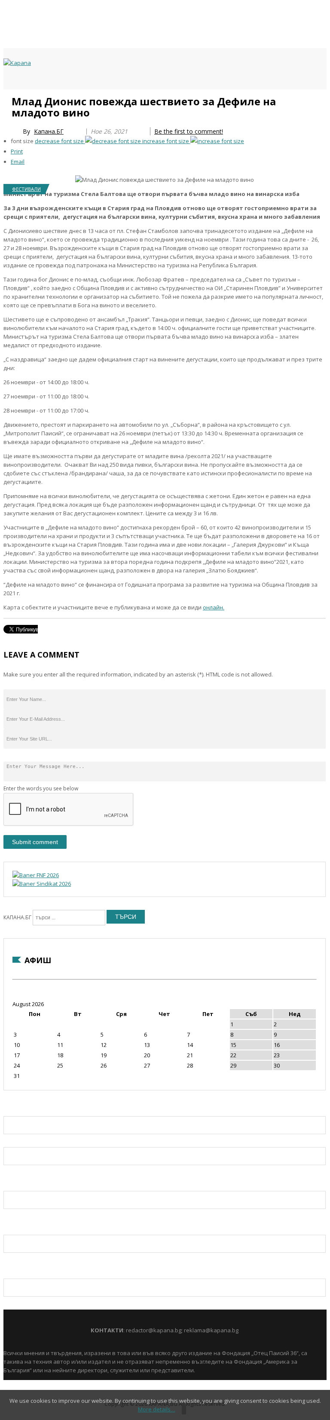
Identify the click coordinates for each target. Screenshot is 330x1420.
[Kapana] (17, 63)
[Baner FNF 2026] (35, 875)
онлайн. (213, 607)
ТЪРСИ (125, 916)
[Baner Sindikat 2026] (41, 884)
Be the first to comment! (188, 131)
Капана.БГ (49, 131)
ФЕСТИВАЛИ (26, 189)
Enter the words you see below (40, 788)
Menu (7, 99)
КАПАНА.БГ (17, 917)
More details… (156, 1409)
